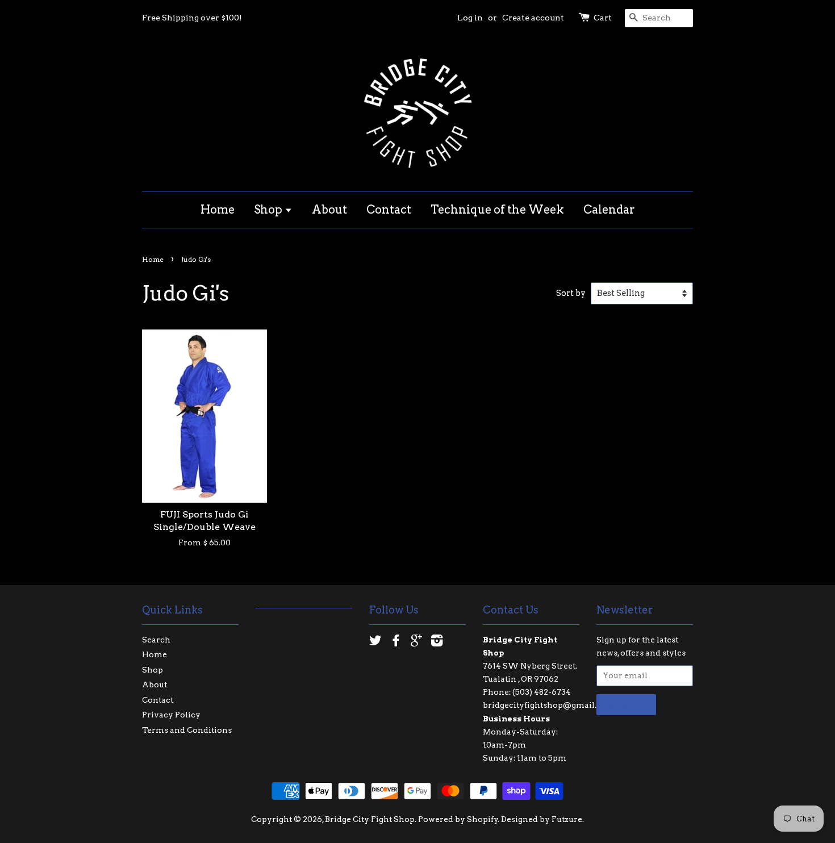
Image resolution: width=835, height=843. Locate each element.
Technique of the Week (497, 209)
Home (218, 209)
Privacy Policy (171, 714)
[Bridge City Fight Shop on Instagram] (437, 642)
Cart (603, 17)
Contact (388, 209)
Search (156, 639)
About (329, 209)
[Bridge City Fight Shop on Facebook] (396, 642)
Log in (470, 17)
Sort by (571, 293)
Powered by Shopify (458, 819)
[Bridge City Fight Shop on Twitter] (375, 642)
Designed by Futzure (541, 819)
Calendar (609, 209)
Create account (533, 17)
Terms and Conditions (187, 730)
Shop (269, 209)
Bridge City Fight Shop (370, 819)
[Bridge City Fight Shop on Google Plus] (416, 642)
